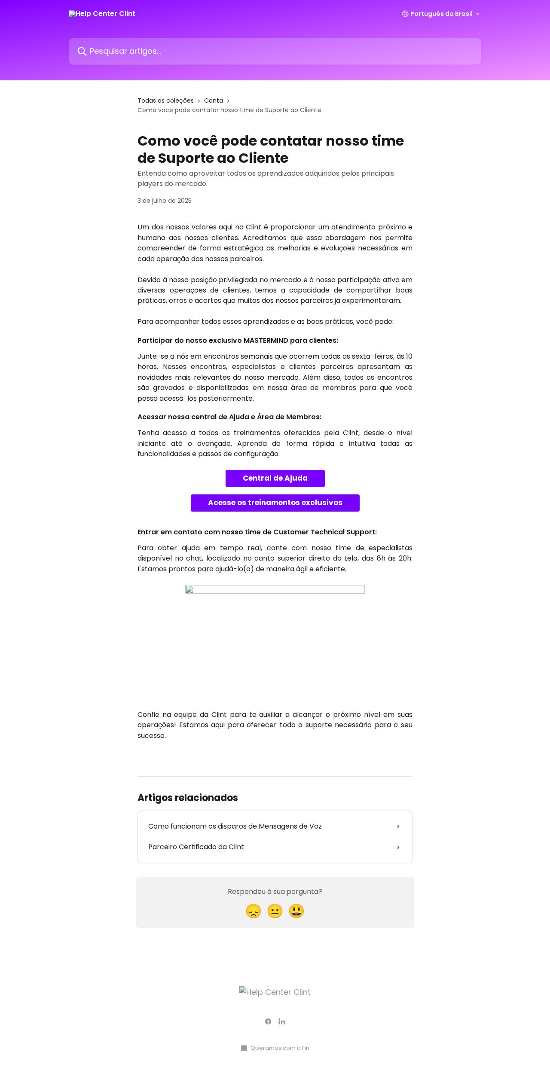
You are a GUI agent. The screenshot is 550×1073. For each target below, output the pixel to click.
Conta (213, 100)
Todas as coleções (166, 100)
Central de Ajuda (275, 478)
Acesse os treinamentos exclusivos (275, 502)
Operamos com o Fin (280, 1048)
